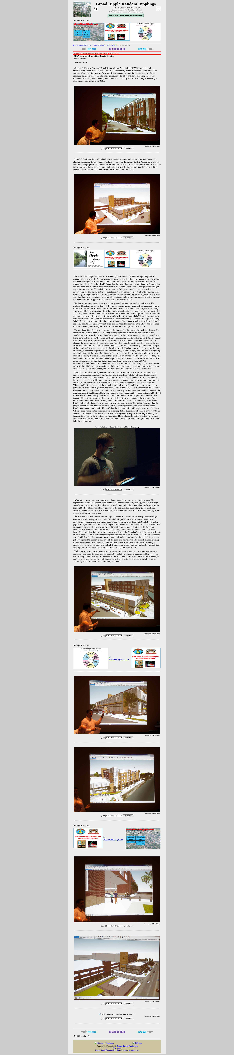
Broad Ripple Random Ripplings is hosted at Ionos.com (117, 1050)
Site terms (117, 1048)
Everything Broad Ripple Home (82, 45)
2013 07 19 (114, 45)
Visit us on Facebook (105, 1043)
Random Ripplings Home (101, 45)
